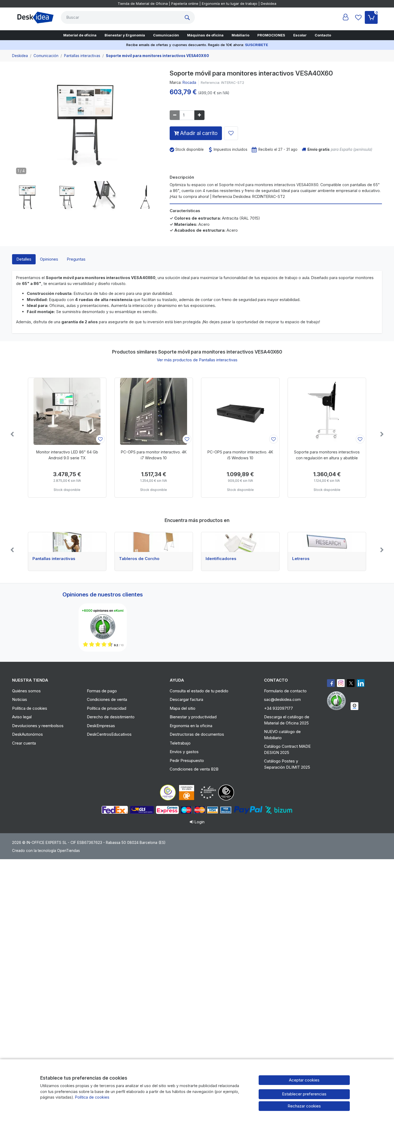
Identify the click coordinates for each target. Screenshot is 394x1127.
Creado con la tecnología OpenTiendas (46, 850)
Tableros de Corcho (139, 558)
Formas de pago (102, 690)
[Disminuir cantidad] (175, 115)
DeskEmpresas (101, 725)
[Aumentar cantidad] (199, 115)
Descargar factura (186, 699)
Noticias (19, 699)
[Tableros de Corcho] (154, 542)
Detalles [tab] (23, 259)
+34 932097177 (278, 708)
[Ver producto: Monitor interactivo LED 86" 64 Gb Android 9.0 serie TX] (67, 411)
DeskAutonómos (27, 734)
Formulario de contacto (285, 690)
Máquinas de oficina (205, 35)
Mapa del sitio (182, 708)
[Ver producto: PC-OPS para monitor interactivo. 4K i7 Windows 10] (154, 411)
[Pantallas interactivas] (67, 542)
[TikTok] (361, 683)
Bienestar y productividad (193, 716)
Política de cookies (29, 708)
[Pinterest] (337, 700)
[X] (351, 683)
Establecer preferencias (304, 1093)
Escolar (300, 35)
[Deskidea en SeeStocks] (354, 706)
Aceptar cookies (304, 1080)
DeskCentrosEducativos (109, 734)
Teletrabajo (180, 743)
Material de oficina (79, 35)
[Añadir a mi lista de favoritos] (231, 133)
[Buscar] (188, 17)
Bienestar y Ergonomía (125, 35)
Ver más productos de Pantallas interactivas (197, 359)
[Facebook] (331, 683)
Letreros (301, 558)
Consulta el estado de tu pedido (199, 690)
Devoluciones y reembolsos (38, 725)
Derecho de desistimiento (111, 716)
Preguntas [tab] (76, 259)
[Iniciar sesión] (345, 17)
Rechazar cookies (304, 1106)
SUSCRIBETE (256, 45)
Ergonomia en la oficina (191, 725)
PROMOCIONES (271, 35)
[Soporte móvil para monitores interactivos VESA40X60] (87, 125)
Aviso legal (22, 716)
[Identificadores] (240, 542)
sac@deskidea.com (282, 699)
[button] (27, 196)
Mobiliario (240, 35)
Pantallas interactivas (53, 558)
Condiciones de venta (107, 699)
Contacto (323, 35)
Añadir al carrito (198, 133)
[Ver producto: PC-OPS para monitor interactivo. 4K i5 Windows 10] (240, 411)
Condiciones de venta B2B (194, 769)
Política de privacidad (106, 708)
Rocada (189, 82)
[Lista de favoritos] (358, 17)
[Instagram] (341, 683)
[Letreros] (327, 542)
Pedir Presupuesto (187, 760)
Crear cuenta (24, 743)
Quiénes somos (26, 690)
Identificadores (221, 558)
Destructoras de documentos (197, 734)
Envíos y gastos (184, 751)
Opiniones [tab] (49, 259)
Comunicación (166, 35)
